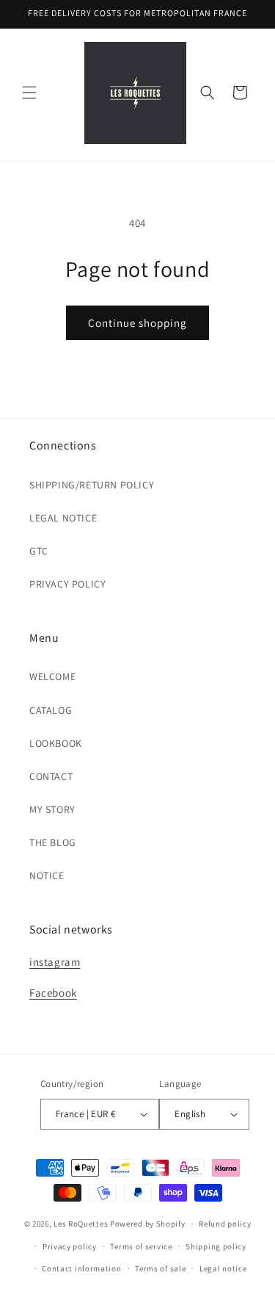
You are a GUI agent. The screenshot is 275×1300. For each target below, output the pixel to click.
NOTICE (47, 875)
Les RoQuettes (81, 1223)
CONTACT (51, 776)
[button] (29, 92)
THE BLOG (52, 842)
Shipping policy (216, 1246)
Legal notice (222, 1268)
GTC (38, 550)
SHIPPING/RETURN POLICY (91, 484)
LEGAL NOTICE (63, 517)
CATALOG (50, 710)
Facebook (53, 993)
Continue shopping (137, 323)
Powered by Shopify (148, 1223)
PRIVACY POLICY (67, 584)
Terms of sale (160, 1268)
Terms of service (141, 1246)
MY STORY (52, 809)
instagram (54, 962)
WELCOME (52, 676)
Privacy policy (70, 1246)
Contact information (81, 1268)
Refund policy (225, 1223)
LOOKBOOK (55, 743)
